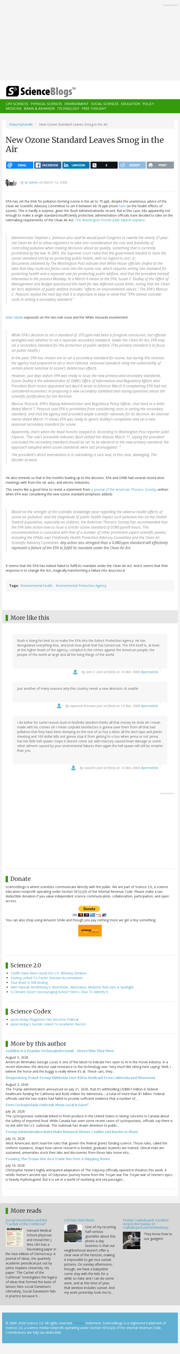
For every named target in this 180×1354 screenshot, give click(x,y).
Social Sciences (105, 104)
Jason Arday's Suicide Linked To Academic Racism (48, 1024)
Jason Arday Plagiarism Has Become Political (45, 1019)
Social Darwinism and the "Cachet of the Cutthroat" (26, 1222)
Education (130, 104)
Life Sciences (17, 104)
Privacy (79, 1323)
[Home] (34, 91)
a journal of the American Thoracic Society (123, 489)
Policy (148, 104)
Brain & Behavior (39, 108)
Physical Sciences (46, 104)
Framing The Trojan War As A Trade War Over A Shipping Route (58, 1159)
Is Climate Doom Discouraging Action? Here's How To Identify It (59, 992)
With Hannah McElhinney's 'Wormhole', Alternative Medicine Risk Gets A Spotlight (72, 987)
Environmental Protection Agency (81, 585)
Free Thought (94, 108)
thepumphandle (21, 124)
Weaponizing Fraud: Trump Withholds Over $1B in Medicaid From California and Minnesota (80, 1078)
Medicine (14, 108)
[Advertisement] (90, 40)
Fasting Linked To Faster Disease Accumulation (47, 978)
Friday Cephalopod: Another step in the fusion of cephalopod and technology (146, 1224)
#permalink (149, 672)
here (122, 206)
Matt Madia (14, 317)
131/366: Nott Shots (79, 1220)
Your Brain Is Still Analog (29, 982)
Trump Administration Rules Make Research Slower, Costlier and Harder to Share (72, 1132)
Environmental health (36, 585)
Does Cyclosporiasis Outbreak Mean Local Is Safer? (47, 1105)
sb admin (31, 182)
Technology (68, 108)
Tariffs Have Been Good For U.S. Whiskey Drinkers (49, 973)
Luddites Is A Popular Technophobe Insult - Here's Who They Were (60, 1051)
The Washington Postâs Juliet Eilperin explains (110, 220)
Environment (76, 104)
